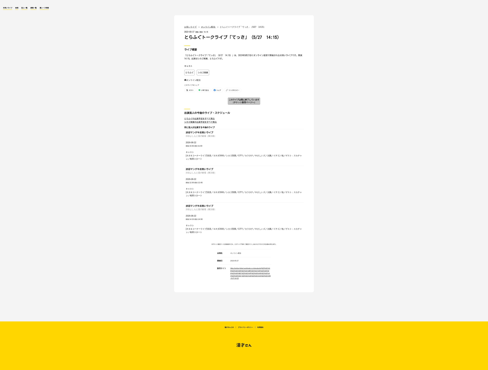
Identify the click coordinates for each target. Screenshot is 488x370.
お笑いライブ (7, 7)
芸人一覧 (24, 7)
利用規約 (260, 327)
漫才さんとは (229, 327)
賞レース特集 (44, 7)
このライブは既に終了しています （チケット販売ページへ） (244, 101)
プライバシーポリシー (245, 327)
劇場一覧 (33, 7)
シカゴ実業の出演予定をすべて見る (200, 122)
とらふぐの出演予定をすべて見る (199, 119)
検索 (16, 7)
